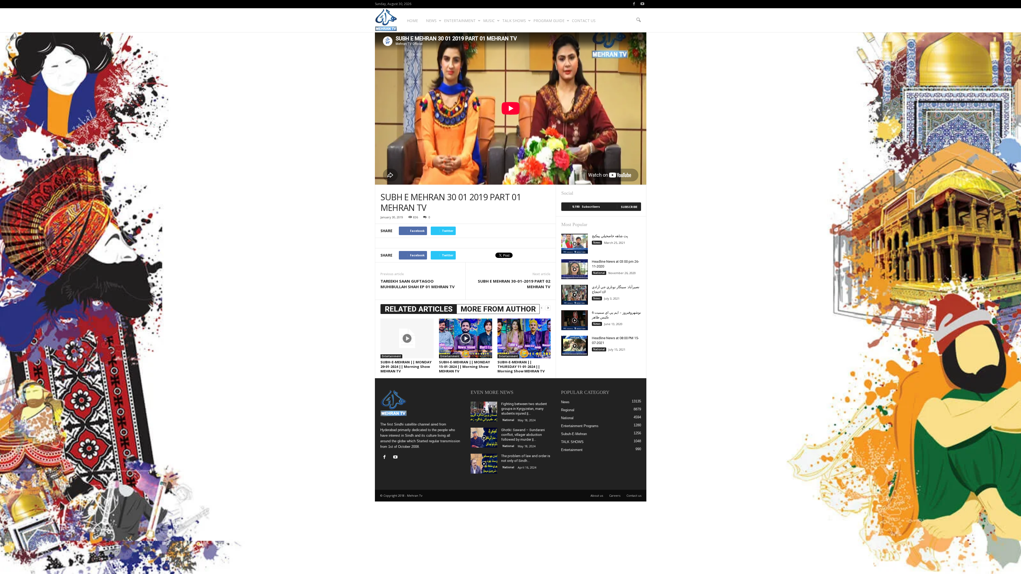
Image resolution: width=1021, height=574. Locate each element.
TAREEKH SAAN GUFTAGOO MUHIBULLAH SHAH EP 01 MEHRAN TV (417, 283)
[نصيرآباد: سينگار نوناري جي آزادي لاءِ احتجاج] (574, 295)
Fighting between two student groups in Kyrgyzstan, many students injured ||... (524, 408)
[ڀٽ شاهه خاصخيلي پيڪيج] (574, 244)
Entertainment (460, 20)
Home (412, 20)
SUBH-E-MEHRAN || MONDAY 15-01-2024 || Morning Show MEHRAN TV (464, 366)
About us (597, 496)
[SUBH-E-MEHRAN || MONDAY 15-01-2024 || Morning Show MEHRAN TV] (465, 338)
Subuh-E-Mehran (574, 434)
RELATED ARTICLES (419, 309)
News (431, 20)
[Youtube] (642, 4)
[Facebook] (634, 4)
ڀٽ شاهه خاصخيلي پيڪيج (610, 236)
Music (489, 20)
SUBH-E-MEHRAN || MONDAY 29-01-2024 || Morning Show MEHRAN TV (406, 366)
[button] (638, 20)
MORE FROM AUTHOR (498, 309)
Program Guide (548, 20)
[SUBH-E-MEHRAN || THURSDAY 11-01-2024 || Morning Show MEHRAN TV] (524, 338)
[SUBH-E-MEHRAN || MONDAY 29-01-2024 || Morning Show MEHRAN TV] (407, 338)
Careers (614, 496)
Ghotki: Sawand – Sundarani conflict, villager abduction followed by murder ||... (523, 434)
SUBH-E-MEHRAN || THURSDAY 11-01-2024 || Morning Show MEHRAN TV (521, 366)
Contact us (584, 20)
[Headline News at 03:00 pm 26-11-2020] (574, 269)
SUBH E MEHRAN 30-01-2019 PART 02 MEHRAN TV (514, 283)
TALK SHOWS (514, 20)
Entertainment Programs (580, 426)
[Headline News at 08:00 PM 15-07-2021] (574, 346)
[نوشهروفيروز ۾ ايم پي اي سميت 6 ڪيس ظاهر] (574, 320)
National (599, 273)
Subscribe (629, 207)
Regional (567, 410)
